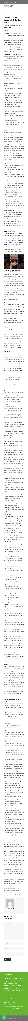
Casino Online (7, 27)
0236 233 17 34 (7, 1)
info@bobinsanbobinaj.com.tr (10, 2)
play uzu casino (11, 392)
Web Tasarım (10, 1018)
